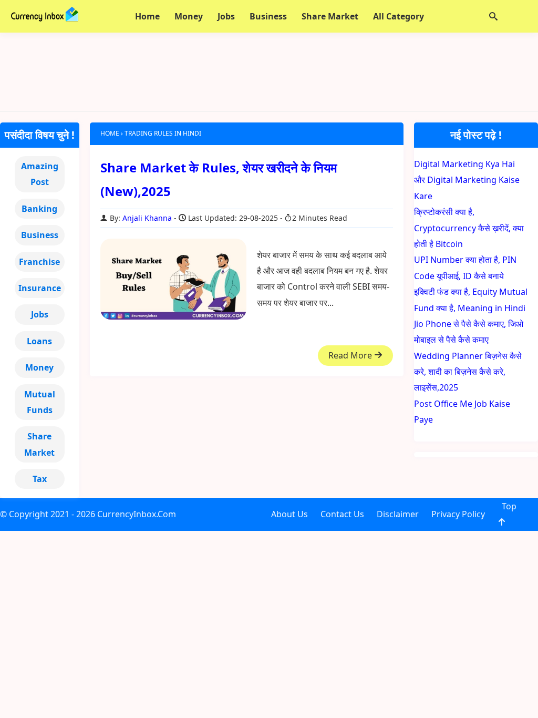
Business (39, 235)
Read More (351, 355)
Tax (40, 479)
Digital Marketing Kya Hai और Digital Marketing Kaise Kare (467, 180)
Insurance (39, 288)
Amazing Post (39, 174)
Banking (39, 208)
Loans (39, 341)
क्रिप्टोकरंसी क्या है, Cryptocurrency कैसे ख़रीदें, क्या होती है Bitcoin (469, 228)
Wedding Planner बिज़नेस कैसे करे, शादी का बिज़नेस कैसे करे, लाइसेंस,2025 (468, 372)
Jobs (39, 314)
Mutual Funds (39, 402)
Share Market (39, 444)
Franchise (39, 262)
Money (39, 367)
